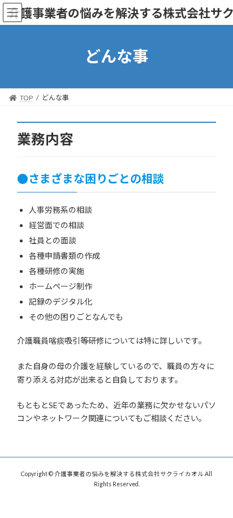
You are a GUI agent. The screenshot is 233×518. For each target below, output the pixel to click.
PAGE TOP (216, 490)
